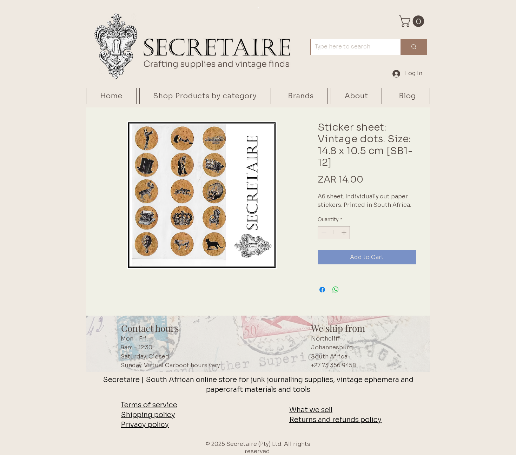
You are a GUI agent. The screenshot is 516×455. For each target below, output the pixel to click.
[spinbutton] (334, 232)
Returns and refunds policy (335, 419)
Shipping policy (148, 414)
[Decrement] (323, 232)
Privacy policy (145, 424)
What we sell (310, 409)
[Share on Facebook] (322, 289)
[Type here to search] (414, 47)
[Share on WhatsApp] (335, 289)
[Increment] (344, 232)
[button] (413, 21)
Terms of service (149, 405)
